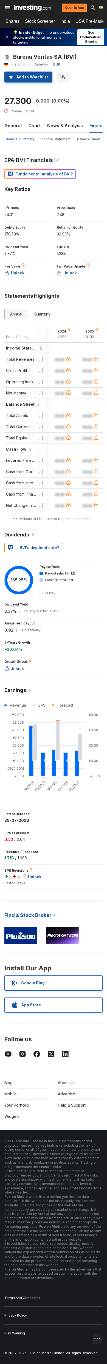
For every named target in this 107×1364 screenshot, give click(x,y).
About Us (66, 1082)
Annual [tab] (16, 314)
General (13, 125)
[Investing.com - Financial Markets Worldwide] (32, 7)
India (65, 21)
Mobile (10, 1094)
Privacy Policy (15, 1315)
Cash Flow (16, 449)
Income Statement (56, 139)
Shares (12, 21)
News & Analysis (65, 125)
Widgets (11, 1116)
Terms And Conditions (22, 1298)
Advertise (66, 1094)
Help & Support (72, 1105)
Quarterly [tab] (42, 314)
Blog (8, 1082)
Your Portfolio (16, 1105)
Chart (34, 125)
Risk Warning (14, 1333)
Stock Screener (40, 21)
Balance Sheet (88, 139)
